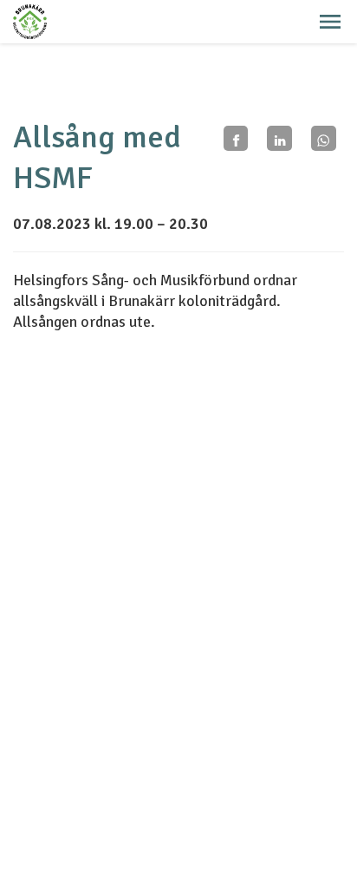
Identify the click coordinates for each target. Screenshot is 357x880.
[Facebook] (236, 138)
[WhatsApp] (323, 138)
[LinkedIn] (279, 138)
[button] (330, 22)
